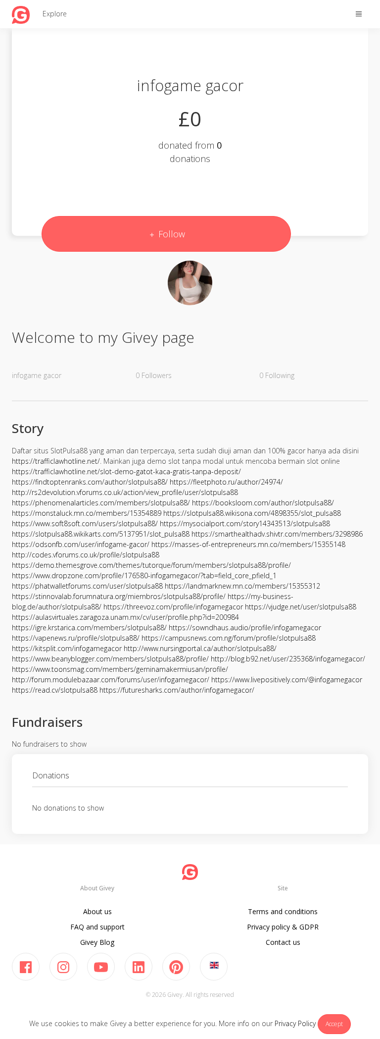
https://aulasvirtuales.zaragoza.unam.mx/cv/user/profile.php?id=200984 (125, 617)
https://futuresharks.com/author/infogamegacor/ (176, 690)
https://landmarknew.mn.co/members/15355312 (242, 586)
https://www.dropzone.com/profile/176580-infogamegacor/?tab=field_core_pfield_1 (144, 575)
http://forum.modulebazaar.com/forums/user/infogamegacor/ (110, 679)
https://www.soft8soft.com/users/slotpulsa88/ (85, 523)
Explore (55, 13)
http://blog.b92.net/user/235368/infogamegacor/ (288, 658)
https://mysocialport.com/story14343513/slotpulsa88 (245, 523)
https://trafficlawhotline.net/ (56, 461)
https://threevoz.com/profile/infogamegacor (173, 606)
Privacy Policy (295, 1023)
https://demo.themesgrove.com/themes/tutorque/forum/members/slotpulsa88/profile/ (151, 565)
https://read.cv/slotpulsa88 (54, 690)
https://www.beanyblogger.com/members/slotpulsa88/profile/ (110, 658)
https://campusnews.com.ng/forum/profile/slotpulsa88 (229, 638)
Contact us (283, 942)
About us (97, 911)
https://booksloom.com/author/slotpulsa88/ (263, 502)
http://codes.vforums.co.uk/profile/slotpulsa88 (85, 554)
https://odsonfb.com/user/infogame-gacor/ (80, 544)
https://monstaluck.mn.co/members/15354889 (86, 513)
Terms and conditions (283, 911)
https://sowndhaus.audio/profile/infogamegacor (245, 627)
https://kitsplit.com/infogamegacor (67, 648)
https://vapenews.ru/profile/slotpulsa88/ (76, 638)
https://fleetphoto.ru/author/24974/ (226, 482)
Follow (170, 234)
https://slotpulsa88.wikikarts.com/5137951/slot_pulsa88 (101, 534)
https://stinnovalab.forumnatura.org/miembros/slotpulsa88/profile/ (119, 596)
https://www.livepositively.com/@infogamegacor (286, 679)
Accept (334, 1024)
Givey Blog (97, 942)
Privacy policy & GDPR (283, 926)
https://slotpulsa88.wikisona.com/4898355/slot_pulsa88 (252, 513)
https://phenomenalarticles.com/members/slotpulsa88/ (101, 502)
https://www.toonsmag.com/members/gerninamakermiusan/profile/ (120, 669)
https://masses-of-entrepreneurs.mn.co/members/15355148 (248, 544)
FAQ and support (97, 926)
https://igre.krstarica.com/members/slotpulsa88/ (89, 627)
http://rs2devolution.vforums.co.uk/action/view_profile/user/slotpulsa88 (125, 492)
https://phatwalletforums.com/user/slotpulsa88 (87, 586)
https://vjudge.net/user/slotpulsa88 (300, 606)
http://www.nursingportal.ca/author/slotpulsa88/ (200, 648)
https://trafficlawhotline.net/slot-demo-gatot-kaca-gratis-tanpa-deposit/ (126, 471)
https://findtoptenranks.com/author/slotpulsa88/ (90, 482)
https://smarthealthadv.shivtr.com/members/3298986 (277, 534)
